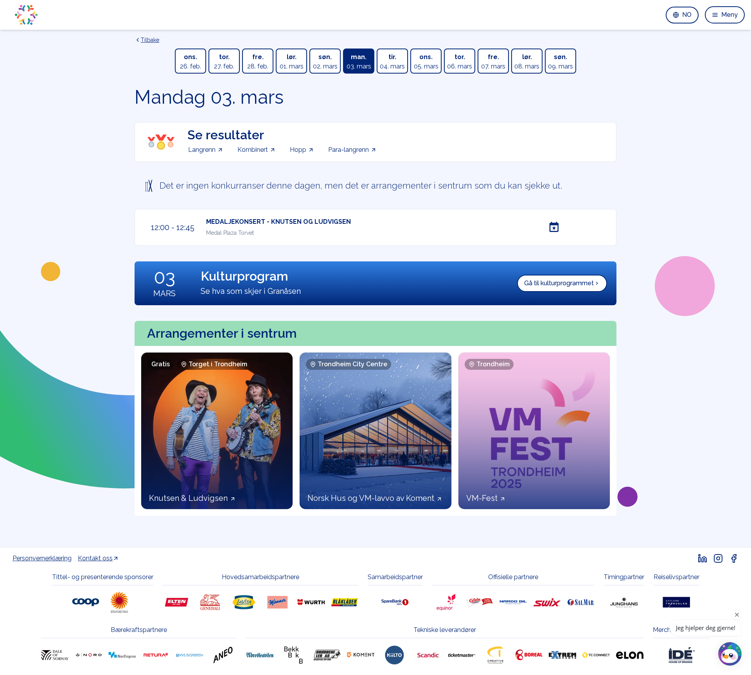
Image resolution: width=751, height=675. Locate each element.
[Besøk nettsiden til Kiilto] (394, 655)
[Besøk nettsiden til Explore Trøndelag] (676, 602)
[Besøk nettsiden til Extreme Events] (562, 655)
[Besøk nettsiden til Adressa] (259, 655)
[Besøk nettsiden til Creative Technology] (495, 655)
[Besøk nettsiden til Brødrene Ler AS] (327, 655)
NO (687, 14)
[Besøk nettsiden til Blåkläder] (344, 602)
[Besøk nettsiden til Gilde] (479, 602)
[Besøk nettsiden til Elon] (629, 655)
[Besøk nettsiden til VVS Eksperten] (189, 655)
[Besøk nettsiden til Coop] (85, 602)
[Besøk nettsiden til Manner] (277, 602)
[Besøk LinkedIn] (702, 558)
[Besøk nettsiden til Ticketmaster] (461, 655)
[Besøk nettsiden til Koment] (360, 655)
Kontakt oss (95, 558)
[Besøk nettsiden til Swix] (547, 602)
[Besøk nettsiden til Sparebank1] (395, 602)
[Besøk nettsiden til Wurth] (311, 602)
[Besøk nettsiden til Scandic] (428, 655)
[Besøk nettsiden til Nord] (88, 655)
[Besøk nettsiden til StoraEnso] (119, 602)
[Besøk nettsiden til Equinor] (446, 602)
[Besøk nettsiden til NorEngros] (122, 655)
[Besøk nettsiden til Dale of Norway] (54, 655)
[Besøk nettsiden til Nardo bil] (513, 602)
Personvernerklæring (42, 558)
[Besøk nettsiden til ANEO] (223, 655)
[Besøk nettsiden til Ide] (681, 655)
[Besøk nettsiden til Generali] (210, 602)
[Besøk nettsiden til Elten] (176, 602)
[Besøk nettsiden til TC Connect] (596, 655)
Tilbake (150, 40)
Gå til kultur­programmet (559, 283)
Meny (729, 14)
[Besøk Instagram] (718, 558)
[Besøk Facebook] (733, 558)
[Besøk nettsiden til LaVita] (243, 602)
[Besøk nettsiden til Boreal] (529, 655)
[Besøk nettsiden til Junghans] (624, 602)
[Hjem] (26, 15)
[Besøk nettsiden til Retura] (155, 655)
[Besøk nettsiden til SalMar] (580, 602)
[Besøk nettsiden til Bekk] (293, 655)
